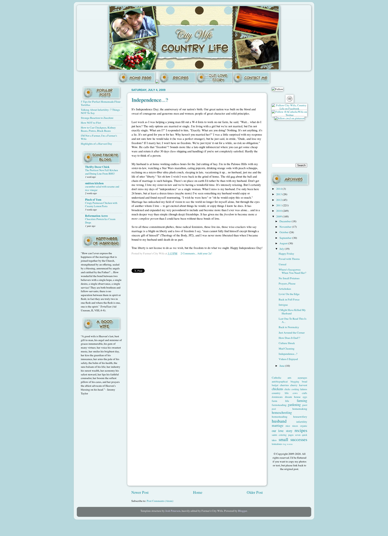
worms (290, 444)
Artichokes (285, 289)
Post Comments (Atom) (160, 501)
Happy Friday (286, 253)
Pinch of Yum (93, 200)
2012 (279, 200)
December (285, 221)
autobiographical (280, 381)
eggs (305, 396)
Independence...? (150, 99)
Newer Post (140, 492)
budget (275, 385)
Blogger (242, 511)
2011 (279, 205)
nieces (295, 425)
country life (280, 393)
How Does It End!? (289, 338)
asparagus (302, 377)
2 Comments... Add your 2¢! (196, 253)
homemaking (299, 409)
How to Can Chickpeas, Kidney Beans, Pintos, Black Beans (98, 129)
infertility (301, 421)
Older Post (255, 492)
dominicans (277, 396)
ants (289, 377)
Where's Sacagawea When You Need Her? (292, 271)
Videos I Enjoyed (288, 359)
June (282, 366)
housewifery (300, 416)
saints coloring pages (283, 434)
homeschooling (282, 412)
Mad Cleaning (286, 348)
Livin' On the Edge (289, 294)
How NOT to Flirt (91, 122)
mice (288, 425)
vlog (284, 444)
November (285, 227)
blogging (295, 381)
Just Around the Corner (292, 332)
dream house (293, 397)
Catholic (276, 377)
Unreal (282, 264)
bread (304, 381)
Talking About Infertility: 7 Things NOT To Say (100, 111)
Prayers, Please (287, 283)
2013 (279, 194)
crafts (304, 393)
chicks (287, 389)
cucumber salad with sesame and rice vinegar (102, 188)
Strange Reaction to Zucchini (97, 118)
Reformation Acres (96, 216)
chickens (277, 389)
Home (197, 492)
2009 (279, 216)
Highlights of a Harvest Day (96, 143)
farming (302, 400)
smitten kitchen (94, 183)
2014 (279, 189)
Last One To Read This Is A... (292, 320)
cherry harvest (298, 385)
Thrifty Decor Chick (97, 167)
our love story (282, 431)
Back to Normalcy (289, 327)
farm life (280, 401)
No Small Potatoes (289, 278)
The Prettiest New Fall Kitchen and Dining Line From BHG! (101, 171)
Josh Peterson (172, 511)
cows (295, 393)
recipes (301, 430)
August (283, 243)
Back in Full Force (289, 299)
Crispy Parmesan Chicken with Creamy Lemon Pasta (101, 204)
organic (303, 425)
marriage (277, 425)
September (285, 238)
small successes (293, 439)
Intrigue (283, 304)
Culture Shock (287, 343)
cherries (284, 385)
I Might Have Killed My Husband (292, 311)
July (282, 249)
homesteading (279, 416)
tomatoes (277, 444)
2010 (279, 211)
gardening (294, 404)
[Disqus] (197, 326)
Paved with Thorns (289, 259)
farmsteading (279, 405)
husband (279, 421)
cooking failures (299, 389)
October (284, 232)
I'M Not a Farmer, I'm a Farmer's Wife (99, 137)
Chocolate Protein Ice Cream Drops (100, 220)
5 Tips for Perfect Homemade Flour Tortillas (101, 103)
